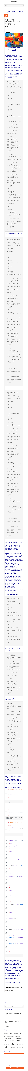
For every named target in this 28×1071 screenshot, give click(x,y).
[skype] (15, 1068)
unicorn (11, 1049)
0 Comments (10, 990)
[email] (19, 1068)
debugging (18, 1036)
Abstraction (12, 987)
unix (14, 1049)
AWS (14, 1033)
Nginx (10, 1042)
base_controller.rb (9, 955)
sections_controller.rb (10, 833)
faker (21, 1038)
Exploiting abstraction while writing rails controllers (12, 22)
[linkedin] (11, 1068)
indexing (11, 1040)
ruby (13, 989)
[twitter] (9, 1068)
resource (7, 989)
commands (17, 1034)
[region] (14, 794)
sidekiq (5, 1049)
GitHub (11, 802)
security (21, 1047)
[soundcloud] (23, 1068)
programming (8, 1044)
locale (20, 1040)
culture (5, 1036)
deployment (8, 1038)
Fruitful (9, 1065)
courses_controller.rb (10, 817)
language (14, 1040)
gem (5, 1040)
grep (8, 1040)
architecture (11, 1033)
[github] (21, 1068)
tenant (8, 1049)
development (16, 1038)
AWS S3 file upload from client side (12, 1017)
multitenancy (6, 1042)
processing (18, 1042)
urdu (16, 1049)
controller (17, 987)
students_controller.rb (10, 801)
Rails (21, 987)
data (12, 1036)
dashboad (9, 1036)
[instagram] (17, 1068)
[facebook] (7, 1068)
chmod (13, 1034)
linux (17, 1040)
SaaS (17, 1047)
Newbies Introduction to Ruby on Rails (13, 1019)
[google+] (13, 1068)
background (9, 1034)
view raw (20, 801)
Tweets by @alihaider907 (9, 1057)
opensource (14, 1042)
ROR (11, 989)
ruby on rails (17, 989)
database (14, 1036)
